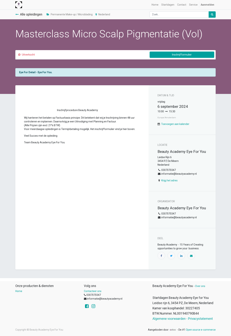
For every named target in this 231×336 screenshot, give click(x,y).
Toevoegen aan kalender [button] (175, 124)
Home (18, 291)
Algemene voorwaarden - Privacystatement (182, 318)
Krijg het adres (169, 180)
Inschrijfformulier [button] (182, 54)
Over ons (200, 286)
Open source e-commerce (201, 329)
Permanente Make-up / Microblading (72, 14)
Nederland (104, 14)
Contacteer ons (92, 291)
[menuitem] (155, 4)
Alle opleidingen (31, 14)
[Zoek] (212, 14)
